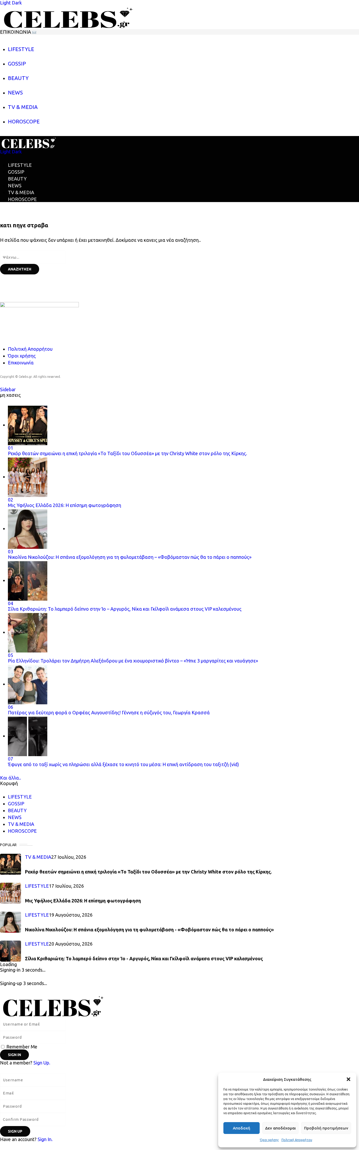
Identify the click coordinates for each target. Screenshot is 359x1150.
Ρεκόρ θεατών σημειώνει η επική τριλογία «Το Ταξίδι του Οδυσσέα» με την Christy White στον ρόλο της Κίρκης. (148, 871)
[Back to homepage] (106, 1005)
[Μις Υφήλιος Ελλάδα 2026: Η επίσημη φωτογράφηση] (10, 893)
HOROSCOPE (22, 199)
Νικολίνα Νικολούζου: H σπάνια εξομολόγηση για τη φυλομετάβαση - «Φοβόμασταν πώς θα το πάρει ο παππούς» (149, 929)
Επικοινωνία (21, 362)
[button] (348, 1079)
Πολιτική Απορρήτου (296, 1140)
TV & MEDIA (21, 192)
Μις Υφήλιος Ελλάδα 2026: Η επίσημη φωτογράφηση (83, 900)
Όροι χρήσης (269, 1140)
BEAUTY (17, 178)
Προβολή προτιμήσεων (326, 1128)
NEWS (15, 185)
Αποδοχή (241, 1128)
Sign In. (45, 1139)
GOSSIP (16, 171)
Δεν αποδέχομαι (280, 1128)
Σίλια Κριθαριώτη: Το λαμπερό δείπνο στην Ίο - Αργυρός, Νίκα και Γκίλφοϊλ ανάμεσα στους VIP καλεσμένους (144, 958)
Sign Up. (41, 1062)
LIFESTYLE (20, 165)
